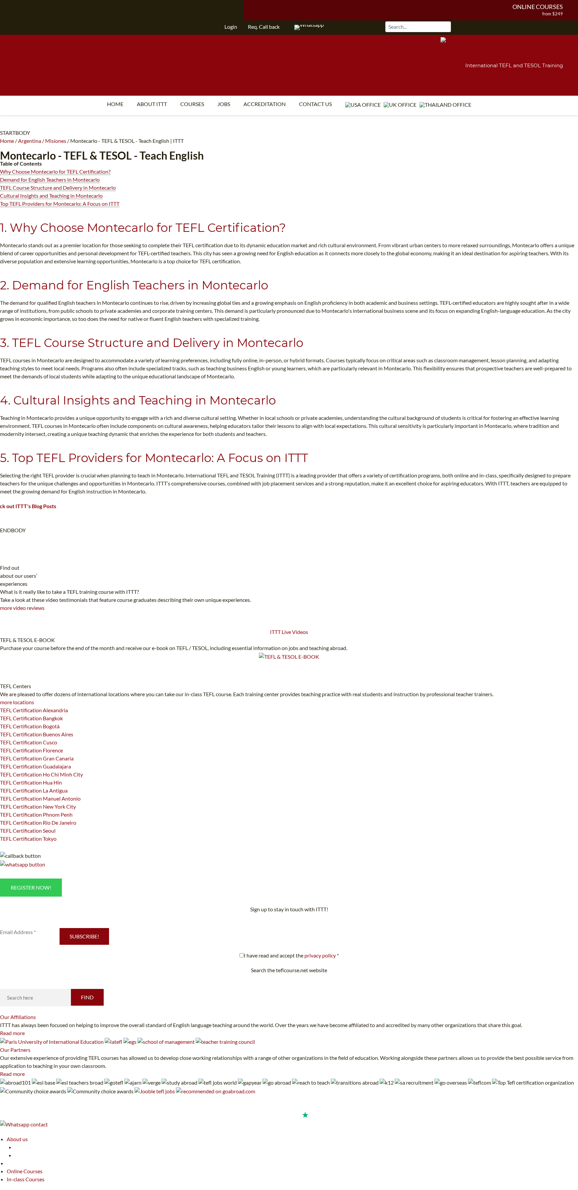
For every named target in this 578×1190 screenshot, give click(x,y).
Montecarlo (28, 155)
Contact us (315, 104)
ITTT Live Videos (289, 632)
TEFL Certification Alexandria (34, 710)
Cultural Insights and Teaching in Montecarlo (51, 195)
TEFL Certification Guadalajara (35, 766)
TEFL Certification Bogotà (30, 726)
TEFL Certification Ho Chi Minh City (41, 774)
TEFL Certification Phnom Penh (36, 814)
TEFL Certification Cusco (28, 742)
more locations (17, 702)
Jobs (223, 104)
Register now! (31, 887)
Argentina (29, 141)
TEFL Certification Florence (31, 750)
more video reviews (22, 608)
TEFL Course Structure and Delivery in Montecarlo (58, 187)
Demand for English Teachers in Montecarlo (50, 179)
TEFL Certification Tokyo (28, 838)
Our (18, 1017)
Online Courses (537, 6)
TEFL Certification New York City (38, 806)
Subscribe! (84, 936)
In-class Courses (25, 1179)
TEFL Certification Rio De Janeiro (38, 822)
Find (87, 997)
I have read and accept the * (291, 955)
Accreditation (265, 104)
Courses (192, 104)
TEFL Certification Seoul (28, 830)
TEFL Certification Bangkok (31, 718)
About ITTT (152, 104)
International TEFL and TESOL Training (514, 65)
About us (17, 1139)
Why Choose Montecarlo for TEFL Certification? (55, 171)
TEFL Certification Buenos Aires (36, 734)
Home (115, 104)
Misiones (55, 141)
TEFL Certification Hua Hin (31, 782)
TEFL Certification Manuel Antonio (40, 798)
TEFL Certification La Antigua (34, 790)
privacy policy (320, 955)
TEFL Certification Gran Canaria (37, 758)
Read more (12, 1033)
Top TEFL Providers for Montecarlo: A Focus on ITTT (59, 203)
